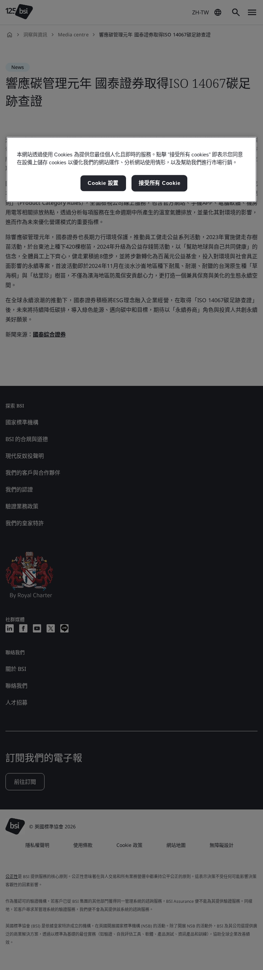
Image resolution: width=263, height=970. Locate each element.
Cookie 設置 (103, 183)
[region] (131, 169)
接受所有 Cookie (159, 183)
